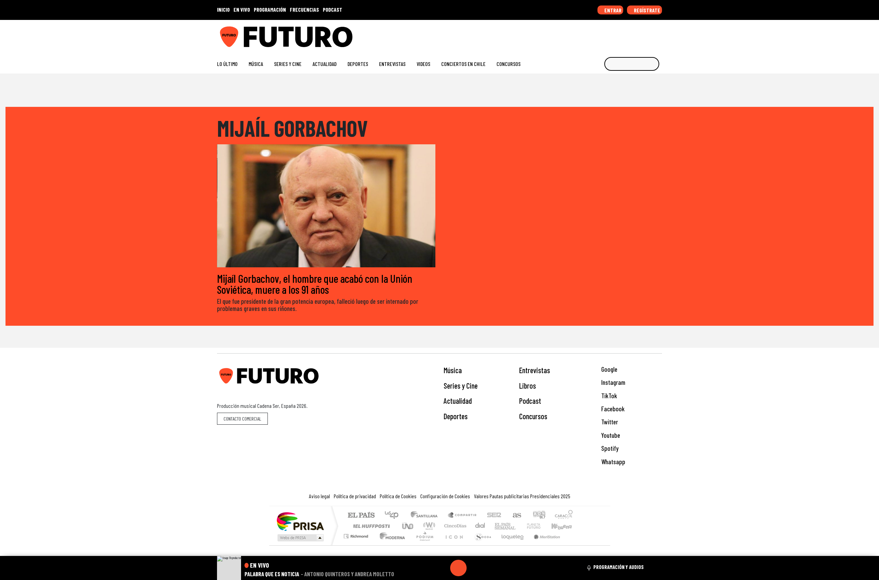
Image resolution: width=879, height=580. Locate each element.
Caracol (564, 515)
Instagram (612, 382)
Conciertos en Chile (463, 63)
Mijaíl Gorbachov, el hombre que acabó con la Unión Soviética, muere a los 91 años (314, 284)
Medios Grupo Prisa (299, 538)
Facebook (612, 409)
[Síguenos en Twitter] (626, 34)
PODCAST (332, 9)
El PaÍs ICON (453, 544)
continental (480, 526)
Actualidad (324, 63)
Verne (519, 526)
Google (608, 369)
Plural (423, 544)
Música (256, 63)
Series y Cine (287, 63)
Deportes (357, 63)
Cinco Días (454, 526)
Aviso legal (319, 496)
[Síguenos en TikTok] (604, 34)
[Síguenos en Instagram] (593, 34)
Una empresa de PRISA (300, 521)
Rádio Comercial (574, 544)
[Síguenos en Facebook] (615, 34)
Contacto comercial (242, 419)
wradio (428, 526)
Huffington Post (370, 526)
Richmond (356, 544)
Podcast (530, 400)
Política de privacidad (355, 496)
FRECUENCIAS (304, 9)
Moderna (391, 544)
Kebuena (565, 526)
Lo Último (227, 63)
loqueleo (510, 544)
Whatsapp (612, 462)
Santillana (426, 515)
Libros (527, 385)
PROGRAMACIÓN (270, 9)
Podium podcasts (356, 534)
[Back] (425, 568)
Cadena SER (494, 515)
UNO (408, 526)
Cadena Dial (540, 526)
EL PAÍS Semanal (499, 526)
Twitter (609, 422)
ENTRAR (612, 10)
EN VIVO (241, 9)
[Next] (491, 568)
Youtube (610, 435)
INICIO (223, 9)
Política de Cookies (398, 496)
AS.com (515, 515)
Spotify (609, 448)
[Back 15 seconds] (442, 568)
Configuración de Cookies (445, 496)
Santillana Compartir (462, 515)
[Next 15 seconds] (475, 568)
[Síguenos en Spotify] (647, 34)
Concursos (508, 63)
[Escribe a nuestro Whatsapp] (658, 34)
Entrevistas (392, 63)
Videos (423, 63)
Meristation (543, 544)
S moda (481, 544)
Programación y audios (618, 567)
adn (538, 515)
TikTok (608, 396)
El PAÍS (361, 515)
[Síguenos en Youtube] (636, 34)
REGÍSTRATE (646, 10)
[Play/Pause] (458, 568)
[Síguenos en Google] (582, 34)
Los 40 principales (394, 515)
